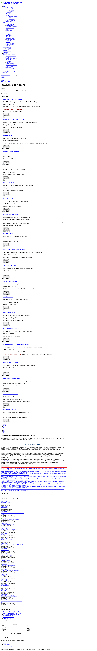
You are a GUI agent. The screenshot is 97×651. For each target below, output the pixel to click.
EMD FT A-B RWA (5, 502)
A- (3, 76)
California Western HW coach (11, 328)
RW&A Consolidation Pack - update (10, 570)
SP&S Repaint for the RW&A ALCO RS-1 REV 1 (16, 344)
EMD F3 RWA (4, 507)
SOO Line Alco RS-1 (8, 198)
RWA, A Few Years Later (7, 555)
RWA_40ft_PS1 (5, 550)
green (4, 646)
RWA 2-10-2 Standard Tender (8, 565)
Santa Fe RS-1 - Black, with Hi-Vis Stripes (14, 249)
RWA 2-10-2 (4, 580)
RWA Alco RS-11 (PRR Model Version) (13, 119)
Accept (2, 466)
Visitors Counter (16, 634)
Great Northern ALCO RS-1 (10, 362)
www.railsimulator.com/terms (8, 460)
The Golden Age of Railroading (11, 614)
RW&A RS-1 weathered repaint (11, 409)
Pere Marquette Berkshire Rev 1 (11, 214)
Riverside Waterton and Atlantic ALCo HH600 (12, 545)
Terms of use (6, 644)
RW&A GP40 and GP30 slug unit (9, 596)
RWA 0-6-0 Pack (5, 585)
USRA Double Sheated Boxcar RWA (10, 519)
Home (2, 75)
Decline (7, 466)
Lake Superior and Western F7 (11, 151)
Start (4, 424)
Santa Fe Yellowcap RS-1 (10, 281)
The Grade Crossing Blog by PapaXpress (13, 612)
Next (4, 431)
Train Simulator (7, 618)
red (11, 646)
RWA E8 (3, 575)
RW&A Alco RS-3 (8, 233)
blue (2, 646)
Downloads (7, 75)
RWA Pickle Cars (7, 135)
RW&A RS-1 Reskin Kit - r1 (10, 394)
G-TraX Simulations (8, 615)
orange (8, 646)
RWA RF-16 (4, 534)
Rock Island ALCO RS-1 (9, 312)
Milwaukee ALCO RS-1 (9, 182)
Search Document (5, 81)
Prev (4, 425)
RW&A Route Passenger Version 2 (12, 99)
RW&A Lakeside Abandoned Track (9, 529)
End (4, 432)
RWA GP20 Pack (5, 590)
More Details (6, 115)
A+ (1, 76)
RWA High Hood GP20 (6, 539)
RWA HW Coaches (5, 560)
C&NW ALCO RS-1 (8, 297)
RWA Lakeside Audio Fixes (7, 524)
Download (6, 114)
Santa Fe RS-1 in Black (9, 265)
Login (4, 643)
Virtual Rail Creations (8, 617)
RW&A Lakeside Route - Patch (11, 378)
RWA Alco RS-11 (7, 167)
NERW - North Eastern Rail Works (12, 613)
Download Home (5, 78)
